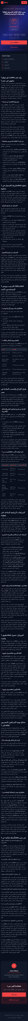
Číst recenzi (14, 47)
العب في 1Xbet (14, 42)
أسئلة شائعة (7, 68)
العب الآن (24, 2)
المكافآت (6, 62)
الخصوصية (12, 1017)
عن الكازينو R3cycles (9, 59)
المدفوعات (6, 65)
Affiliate (19, 1017)
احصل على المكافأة (14, 1000)
